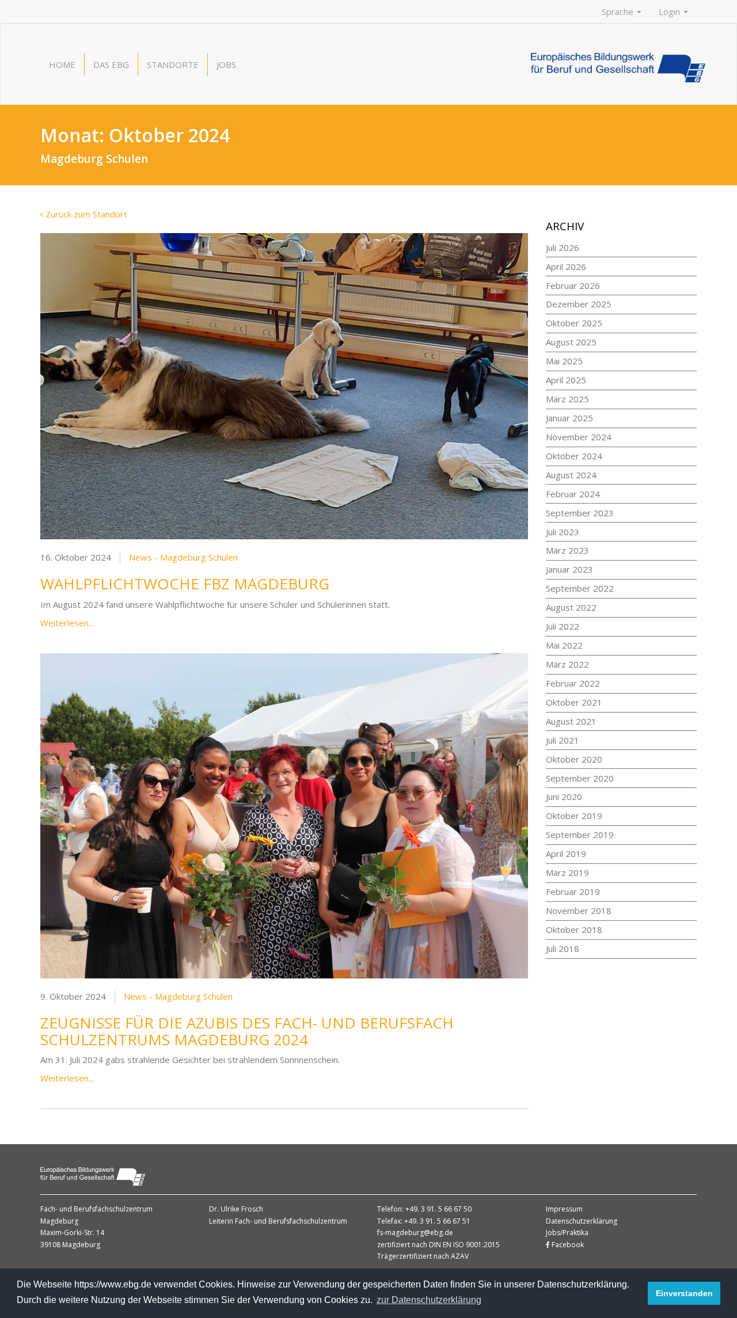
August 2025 (571, 342)
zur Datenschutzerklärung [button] (429, 1300)
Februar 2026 (573, 285)
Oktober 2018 (574, 929)
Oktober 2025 (574, 323)
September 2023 (580, 513)
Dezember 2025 (578, 304)
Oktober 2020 (574, 759)
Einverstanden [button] (684, 1293)
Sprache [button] (619, 11)
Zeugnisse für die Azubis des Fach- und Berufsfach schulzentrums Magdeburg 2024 (247, 1031)
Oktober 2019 (574, 815)
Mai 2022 (564, 645)
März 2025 (567, 399)
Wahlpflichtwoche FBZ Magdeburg (184, 583)
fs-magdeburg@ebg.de (415, 1232)
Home (62, 64)
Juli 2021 (562, 740)
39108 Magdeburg (70, 1245)
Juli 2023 (562, 532)
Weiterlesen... (67, 622)
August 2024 (571, 475)
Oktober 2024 (574, 456)
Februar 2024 (573, 494)
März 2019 (567, 872)
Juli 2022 (562, 626)
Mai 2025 (564, 361)
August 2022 (571, 607)
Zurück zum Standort (85, 214)
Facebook (567, 1245)
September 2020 (580, 778)
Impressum (564, 1209)
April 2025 (566, 380)
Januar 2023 (569, 569)
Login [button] (670, 11)
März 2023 (567, 550)
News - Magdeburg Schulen (183, 557)
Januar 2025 (569, 418)
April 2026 (566, 266)
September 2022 (580, 588)
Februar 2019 (573, 891)
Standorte (173, 64)
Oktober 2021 (574, 702)
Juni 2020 (564, 796)
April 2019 (566, 853)
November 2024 (578, 437)
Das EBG (111, 64)
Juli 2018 (562, 948)
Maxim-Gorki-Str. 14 (72, 1232)
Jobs (226, 64)
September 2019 (580, 834)
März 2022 (567, 664)
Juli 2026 (562, 247)
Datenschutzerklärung (581, 1221)
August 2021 (571, 721)
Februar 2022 (573, 683)
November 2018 (578, 910)
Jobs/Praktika (567, 1232)
